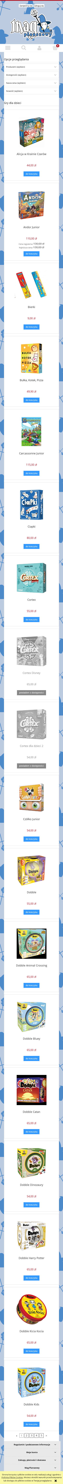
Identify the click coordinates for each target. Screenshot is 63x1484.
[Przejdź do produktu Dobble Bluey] (31, 1017)
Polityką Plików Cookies (12, 1477)
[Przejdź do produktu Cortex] (31, 578)
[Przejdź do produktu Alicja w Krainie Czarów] (31, 132)
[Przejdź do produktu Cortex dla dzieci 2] (31, 724)
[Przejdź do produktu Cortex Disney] (31, 651)
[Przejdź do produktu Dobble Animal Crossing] (31, 944)
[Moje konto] (39, 48)
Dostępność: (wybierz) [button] (16, 74)
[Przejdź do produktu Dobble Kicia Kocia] (31, 1309)
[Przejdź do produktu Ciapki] (31, 505)
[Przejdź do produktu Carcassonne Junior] (31, 431)
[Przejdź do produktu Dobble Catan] (31, 1090)
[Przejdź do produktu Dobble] (31, 870)
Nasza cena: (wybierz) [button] (16, 83)
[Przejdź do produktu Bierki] (31, 285)
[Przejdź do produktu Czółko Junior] (31, 797)
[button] (8, 48)
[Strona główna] (31, 24)
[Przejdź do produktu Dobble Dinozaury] (31, 1163)
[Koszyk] (55, 47)
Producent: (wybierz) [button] (15, 66)
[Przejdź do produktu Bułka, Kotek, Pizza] (31, 358)
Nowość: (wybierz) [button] (14, 91)
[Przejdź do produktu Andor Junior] (31, 205)
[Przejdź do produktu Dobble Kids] (31, 1383)
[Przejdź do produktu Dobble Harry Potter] (31, 1236)
